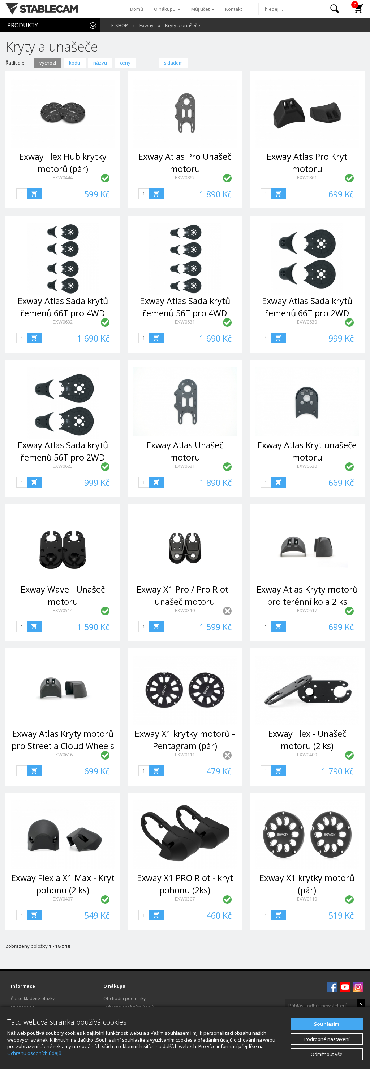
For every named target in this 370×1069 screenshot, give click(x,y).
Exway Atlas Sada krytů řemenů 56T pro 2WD (63, 451)
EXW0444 (63, 177)
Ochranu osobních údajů (34, 1053)
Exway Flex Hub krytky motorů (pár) (63, 162)
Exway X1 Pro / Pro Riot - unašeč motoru (185, 595)
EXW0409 (307, 754)
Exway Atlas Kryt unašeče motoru (307, 451)
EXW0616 (63, 754)
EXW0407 (63, 899)
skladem (173, 63)
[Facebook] (332, 987)
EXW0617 (307, 610)
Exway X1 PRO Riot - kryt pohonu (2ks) (185, 884)
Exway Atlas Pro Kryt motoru (307, 162)
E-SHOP (119, 25)
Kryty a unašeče (182, 25)
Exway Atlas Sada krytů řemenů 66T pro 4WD (63, 306)
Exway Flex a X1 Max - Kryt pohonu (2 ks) (63, 884)
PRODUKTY (22, 25)
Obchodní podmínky (124, 998)
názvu (100, 63)
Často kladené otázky (33, 998)
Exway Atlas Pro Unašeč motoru (184, 162)
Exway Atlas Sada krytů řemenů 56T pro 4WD (185, 306)
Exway (146, 25)
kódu (74, 63)
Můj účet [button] (201, 9)
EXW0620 (307, 466)
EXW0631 (185, 321)
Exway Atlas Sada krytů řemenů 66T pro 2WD (307, 306)
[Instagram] (358, 987)
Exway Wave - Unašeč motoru (63, 595)
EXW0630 (307, 321)
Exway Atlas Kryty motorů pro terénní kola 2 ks (307, 595)
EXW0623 (63, 466)
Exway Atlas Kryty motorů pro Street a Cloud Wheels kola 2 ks (63, 746)
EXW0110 (307, 899)
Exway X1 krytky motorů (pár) (306, 884)
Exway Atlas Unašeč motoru (184, 451)
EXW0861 (307, 177)
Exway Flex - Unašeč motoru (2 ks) (307, 739)
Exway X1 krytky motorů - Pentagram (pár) (185, 739)
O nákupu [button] (165, 9)
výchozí (47, 63)
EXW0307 (185, 899)
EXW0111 (185, 754)
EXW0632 (63, 321)
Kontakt (233, 9)
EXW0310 (185, 610)
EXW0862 (185, 177)
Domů (136, 9)
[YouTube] (345, 987)
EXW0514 (63, 610)
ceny (125, 63)
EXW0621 (185, 466)
